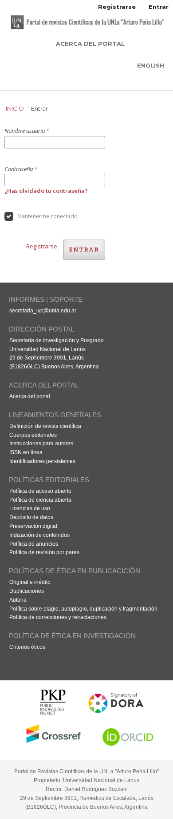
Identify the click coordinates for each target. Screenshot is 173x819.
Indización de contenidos (39, 535)
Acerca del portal (29, 396)
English (150, 65)
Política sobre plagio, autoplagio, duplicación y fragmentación (83, 609)
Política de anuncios (33, 544)
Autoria (18, 600)
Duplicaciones (26, 591)
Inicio (15, 108)
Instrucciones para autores (41, 443)
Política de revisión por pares (44, 552)
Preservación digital (33, 526)
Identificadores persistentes (42, 461)
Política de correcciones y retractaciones (57, 617)
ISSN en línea (26, 452)
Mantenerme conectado (47, 216)
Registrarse (117, 6)
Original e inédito (30, 582)
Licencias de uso (29, 508)
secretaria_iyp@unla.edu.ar (42, 311)
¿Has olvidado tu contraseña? (46, 191)
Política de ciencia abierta (40, 500)
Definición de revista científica (45, 426)
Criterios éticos (27, 647)
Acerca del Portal (90, 43)
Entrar (159, 6)
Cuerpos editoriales (33, 435)
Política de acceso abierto (40, 491)
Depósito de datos (31, 517)
